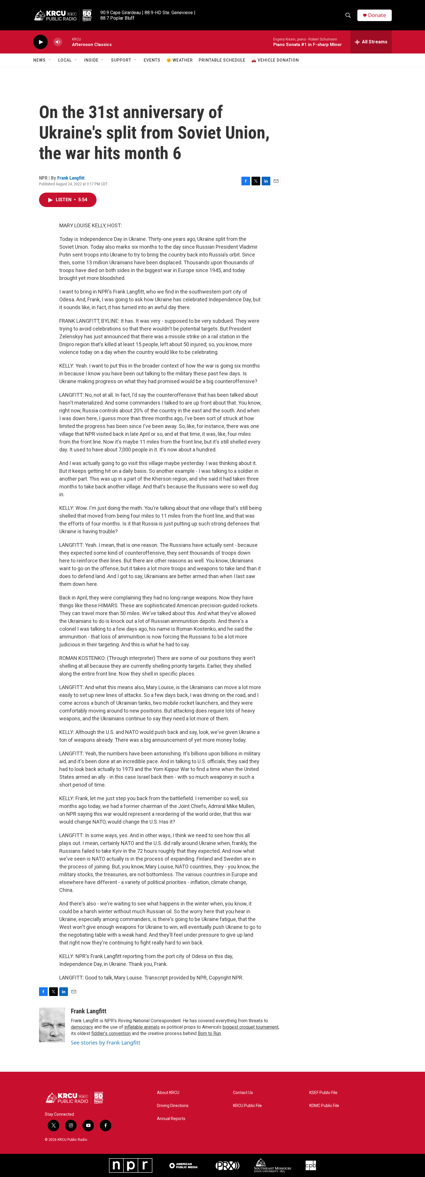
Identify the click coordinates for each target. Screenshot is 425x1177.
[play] (40, 42)
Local (65, 60)
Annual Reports (171, 1119)
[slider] (67, 42)
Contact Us (243, 1093)
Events (152, 60)
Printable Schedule (222, 60)
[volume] (58, 42)
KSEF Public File (323, 1093)
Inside (91, 60)
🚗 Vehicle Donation (275, 60)
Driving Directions (173, 1106)
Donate (377, 15)
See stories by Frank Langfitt (106, 1042)
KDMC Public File (324, 1106)
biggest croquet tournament (250, 1027)
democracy (82, 1027)
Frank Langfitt (70, 178)
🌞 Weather (179, 60)
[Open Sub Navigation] (50, 60)
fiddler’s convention (111, 1033)
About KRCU (168, 1093)
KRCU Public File (247, 1106)
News (39, 60)
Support (121, 60)
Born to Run (209, 1033)
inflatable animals (142, 1027)
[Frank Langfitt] (52, 1025)
